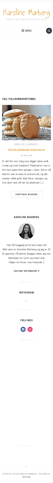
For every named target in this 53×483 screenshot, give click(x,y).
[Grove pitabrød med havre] (26, 122)
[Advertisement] (26, 69)
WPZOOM (26, 477)
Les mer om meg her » (26, 270)
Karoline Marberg (26, 12)
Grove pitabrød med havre (26, 150)
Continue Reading (26, 194)
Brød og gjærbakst (26, 144)
